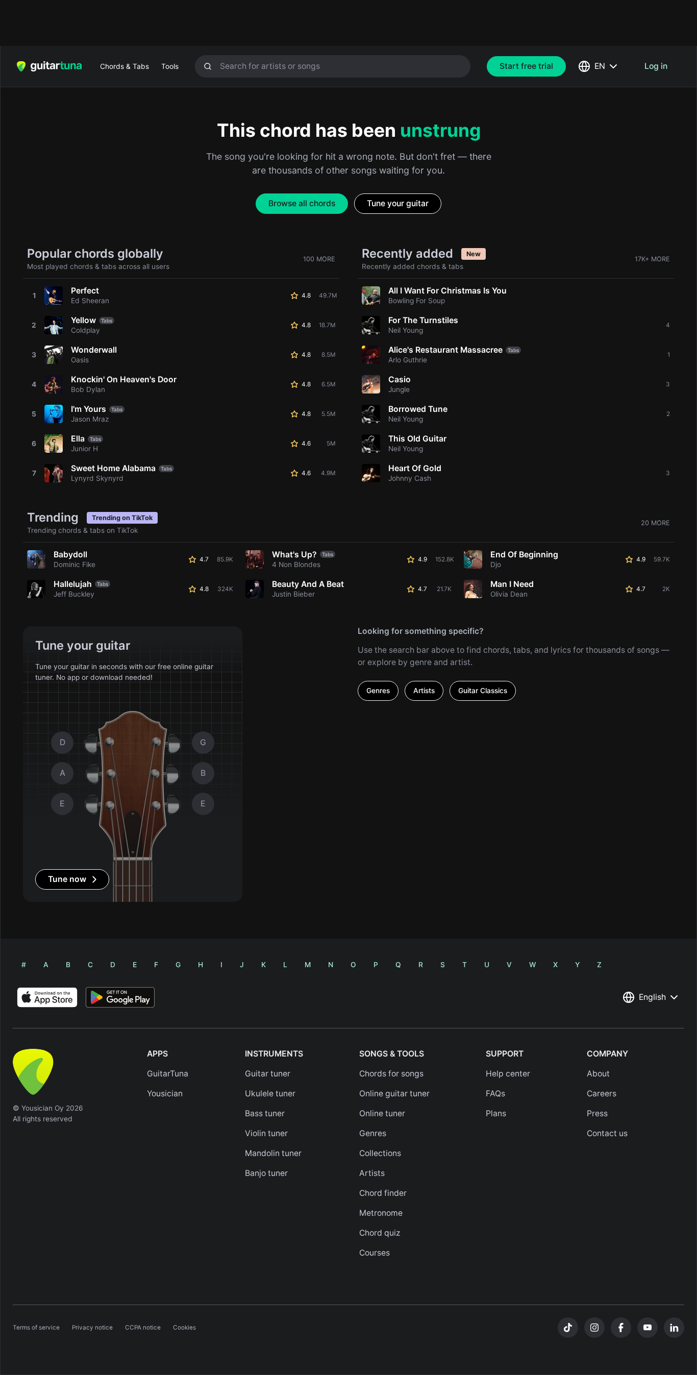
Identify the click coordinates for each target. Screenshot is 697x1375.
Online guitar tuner (394, 1093)
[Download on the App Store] (47, 997)
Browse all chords (301, 203)
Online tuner (382, 1113)
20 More (655, 523)
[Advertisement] (326, 23)
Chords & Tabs (124, 66)
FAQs (495, 1093)
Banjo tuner (266, 1173)
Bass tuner (265, 1113)
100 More (319, 259)
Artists (424, 690)
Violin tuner (266, 1133)
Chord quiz (380, 1233)
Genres (378, 690)
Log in (655, 66)
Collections (380, 1153)
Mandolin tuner (273, 1153)
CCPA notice (143, 1327)
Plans (496, 1113)
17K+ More (652, 259)
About (598, 1073)
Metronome (381, 1213)
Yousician (165, 1093)
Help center (508, 1073)
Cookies (184, 1327)
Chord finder (383, 1193)
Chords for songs (391, 1073)
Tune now (67, 879)
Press (597, 1113)
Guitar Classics (482, 690)
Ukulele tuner (270, 1093)
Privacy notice (92, 1327)
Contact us (607, 1133)
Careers (601, 1093)
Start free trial (526, 66)
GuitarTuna (167, 1073)
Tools (170, 66)
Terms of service (36, 1327)
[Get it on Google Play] (120, 997)
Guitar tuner (267, 1073)
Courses (374, 1253)
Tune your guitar (398, 203)
